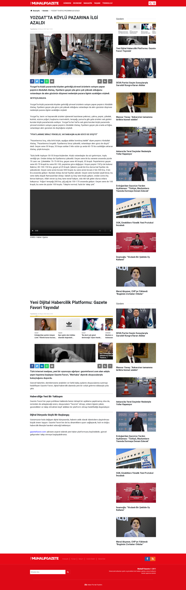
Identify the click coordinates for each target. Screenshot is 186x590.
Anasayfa (65, 559)
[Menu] (154, 3)
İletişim (81, 559)
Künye (73, 559)
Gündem (67, 3)
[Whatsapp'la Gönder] (47, 81)
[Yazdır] (52, 81)
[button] (100, 81)
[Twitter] (37, 81)
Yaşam (97, 3)
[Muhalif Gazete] (44, 3)
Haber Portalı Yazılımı (95, 585)
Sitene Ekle (101, 559)
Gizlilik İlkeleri (90, 559)
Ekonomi (77, 3)
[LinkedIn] (42, 81)
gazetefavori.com (38, 432)
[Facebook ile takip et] (147, 559)
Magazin (88, 3)
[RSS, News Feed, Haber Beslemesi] (152, 559)
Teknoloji (107, 3)
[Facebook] (32, 81)
